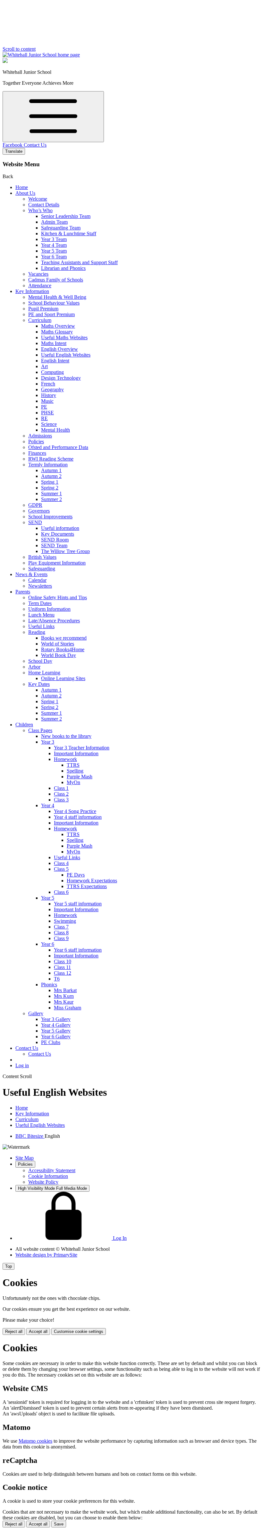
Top (8, 1266)
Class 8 (61, 932)
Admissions (40, 435)
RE (44, 418)
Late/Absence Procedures (54, 620)
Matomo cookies (35, 1441)
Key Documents (57, 534)
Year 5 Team (54, 251)
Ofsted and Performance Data (58, 447)
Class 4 (61, 863)
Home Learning (44, 672)
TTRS (73, 765)
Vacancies (38, 274)
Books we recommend (64, 638)
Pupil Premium (43, 308)
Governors (39, 511)
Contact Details (43, 204)
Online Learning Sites (63, 678)
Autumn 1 (51, 470)
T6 (57, 978)
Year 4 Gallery (56, 1025)
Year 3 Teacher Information (81, 747)
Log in (22, 1065)
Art (44, 366)
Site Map (24, 1158)
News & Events (31, 574)
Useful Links (41, 626)
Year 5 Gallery (56, 1030)
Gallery (35, 1013)
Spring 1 (49, 482)
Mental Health (55, 430)
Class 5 (61, 869)
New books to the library (66, 736)
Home (21, 187)
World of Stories (57, 643)
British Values (42, 557)
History (48, 395)
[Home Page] (41, 54)
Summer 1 (51, 493)
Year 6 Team (54, 256)
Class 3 (61, 799)
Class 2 (61, 794)
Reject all (13, 1331)
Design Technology (61, 378)
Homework (65, 759)
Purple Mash (79, 776)
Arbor (34, 667)
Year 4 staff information (78, 817)
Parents (22, 591)
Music (47, 401)
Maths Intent (53, 343)
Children (24, 724)
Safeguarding (41, 568)
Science (49, 424)
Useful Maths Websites (64, 337)
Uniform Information (49, 609)
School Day (40, 661)
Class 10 (62, 961)
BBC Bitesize (30, 1136)
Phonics (49, 984)
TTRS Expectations (87, 886)
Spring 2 (49, 487)
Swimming (65, 921)
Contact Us (35, 145)
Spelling (75, 771)
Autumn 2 (51, 476)
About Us (25, 193)
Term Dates (40, 603)
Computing (52, 372)
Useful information (60, 528)
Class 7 (61, 926)
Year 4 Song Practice (75, 811)
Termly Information (48, 464)
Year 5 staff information (78, 903)
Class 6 (61, 892)
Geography (52, 389)
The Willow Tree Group (65, 551)
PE (44, 407)
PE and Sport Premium (51, 314)
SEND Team (54, 545)
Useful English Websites (65, 355)
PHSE (47, 412)
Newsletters (40, 586)
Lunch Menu (41, 615)
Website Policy (43, 1182)
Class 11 (62, 967)
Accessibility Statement (51, 1170)
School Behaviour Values (54, 303)
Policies (36, 441)
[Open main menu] (53, 116)
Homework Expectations (92, 880)
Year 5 (47, 898)
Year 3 (47, 742)
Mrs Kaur (63, 1002)
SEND (35, 522)
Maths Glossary (57, 331)
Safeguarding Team (61, 227)
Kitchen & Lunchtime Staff (68, 233)
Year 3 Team (54, 239)
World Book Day (58, 655)
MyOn (73, 782)
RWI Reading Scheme (50, 459)
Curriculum (39, 320)
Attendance (39, 285)
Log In (119, 1238)
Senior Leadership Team (65, 216)
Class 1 (61, 788)
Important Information (76, 753)
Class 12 (62, 973)
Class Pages (40, 730)
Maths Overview (58, 326)
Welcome (37, 199)
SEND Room (55, 539)
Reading (36, 632)
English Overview (59, 349)
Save (59, 1524)
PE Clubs (50, 1042)
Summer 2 (51, 499)
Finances (37, 453)
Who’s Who (40, 210)
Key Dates (39, 684)
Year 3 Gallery (56, 1019)
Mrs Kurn (64, 996)
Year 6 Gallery (56, 1036)
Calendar (37, 580)
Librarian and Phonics (63, 268)
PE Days (76, 874)
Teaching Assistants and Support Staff (79, 262)
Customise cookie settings (78, 1331)
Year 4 (47, 805)
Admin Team (54, 222)
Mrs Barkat (65, 990)
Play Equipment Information (57, 563)
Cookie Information (48, 1176)
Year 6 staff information (78, 950)
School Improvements (50, 516)
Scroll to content (19, 49)
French (48, 383)
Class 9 (61, 938)
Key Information (32, 291)
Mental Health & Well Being (57, 297)
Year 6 (47, 944)
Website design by (46, 1255)
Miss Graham (67, 1007)
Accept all (38, 1331)
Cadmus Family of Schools (55, 279)
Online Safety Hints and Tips (57, 597)
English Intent (55, 360)
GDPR (35, 505)
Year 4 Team (54, 245)
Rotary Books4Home (62, 649)
